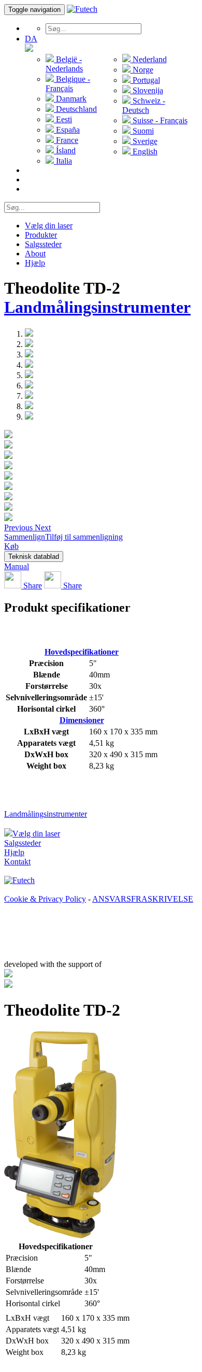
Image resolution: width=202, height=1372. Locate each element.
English (144, 151)
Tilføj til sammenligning (84, 536)
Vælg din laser (49, 225)
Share (31, 585)
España (67, 129)
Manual (16, 566)
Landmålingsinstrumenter (97, 307)
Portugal (145, 80)
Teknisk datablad (33, 556)
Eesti (63, 119)
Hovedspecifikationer (82, 651)
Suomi (142, 130)
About (35, 253)
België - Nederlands (64, 64)
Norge (142, 69)
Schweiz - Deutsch (143, 105)
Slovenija (147, 90)
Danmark (70, 98)
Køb (11, 546)
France (66, 140)
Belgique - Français (68, 84)
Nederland (149, 59)
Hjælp (35, 262)
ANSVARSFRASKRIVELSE (142, 898)
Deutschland (75, 109)
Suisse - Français (159, 120)
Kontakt (17, 861)
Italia (63, 160)
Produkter (41, 234)
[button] (19, 527)
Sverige (144, 141)
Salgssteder (43, 244)
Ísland (65, 150)
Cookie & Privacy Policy (45, 898)
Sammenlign (24, 536)
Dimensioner (82, 720)
